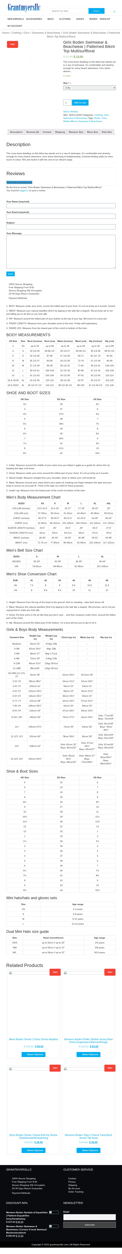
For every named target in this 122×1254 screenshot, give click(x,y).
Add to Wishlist (70, 111)
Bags (50, 19)
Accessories (34, 19)
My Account (14, 26)
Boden (93, 19)
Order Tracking (75, 1191)
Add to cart (80, 102)
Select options (35, 1054)
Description (16, 132)
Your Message (14, 233)
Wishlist (105, 19)
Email (66, 1212)
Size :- (67, 83)
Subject (10, 222)
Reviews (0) (32, 132)
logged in (24, 190)
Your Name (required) (17, 201)
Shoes (80, 19)
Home (5, 32)
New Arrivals (15, 19)
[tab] (16, 132)
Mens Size (92, 132)
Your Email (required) (17, 212)
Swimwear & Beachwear (46, 32)
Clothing (65, 19)
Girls (26, 32)
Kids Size (107, 132)
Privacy (72, 1182)
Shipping (60, 132)
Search (96, 11)
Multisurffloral (70, 121)
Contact (47, 132)
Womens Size (76, 132)
